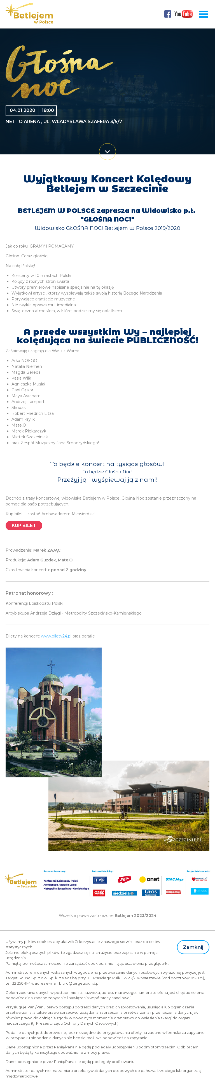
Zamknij (193, 947)
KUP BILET (24, 525)
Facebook (167, 14)
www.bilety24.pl (56, 636)
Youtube (183, 14)
